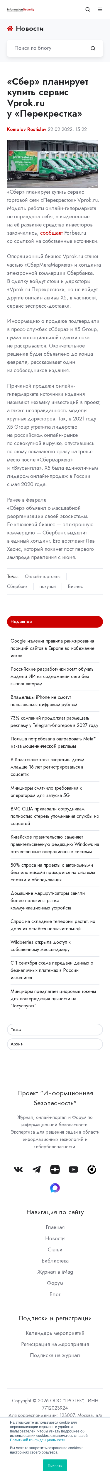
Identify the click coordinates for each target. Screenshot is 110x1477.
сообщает (51, 233)
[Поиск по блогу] (93, 48)
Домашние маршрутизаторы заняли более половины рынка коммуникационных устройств (48, 900)
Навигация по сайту (55, 1212)
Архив (17, 1044)
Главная (55, 1227)
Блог (55, 1294)
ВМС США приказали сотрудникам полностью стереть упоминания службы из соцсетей (55, 816)
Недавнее (21, 621)
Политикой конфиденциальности (37, 1439)
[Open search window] (88, 9)
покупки (48, 586)
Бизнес (75, 586)
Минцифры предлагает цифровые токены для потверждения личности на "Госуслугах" (53, 998)
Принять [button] (55, 1465)
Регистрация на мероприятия (55, 1344)
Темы (16, 1029)
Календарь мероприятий (55, 1333)
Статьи (55, 1249)
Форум (55, 1283)
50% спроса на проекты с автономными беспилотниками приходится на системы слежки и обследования (53, 872)
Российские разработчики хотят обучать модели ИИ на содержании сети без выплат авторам (52, 676)
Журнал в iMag (55, 1272)
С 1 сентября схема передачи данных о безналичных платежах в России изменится (52, 970)
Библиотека (55, 1261)
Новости (55, 1238)
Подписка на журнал (55, 1355)
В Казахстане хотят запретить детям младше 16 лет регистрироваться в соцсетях (47, 767)
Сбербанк (17, 586)
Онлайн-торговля (42, 576)
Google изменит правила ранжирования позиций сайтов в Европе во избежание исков (52, 648)
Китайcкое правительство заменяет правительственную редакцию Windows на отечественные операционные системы (55, 844)
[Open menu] (100, 9)
